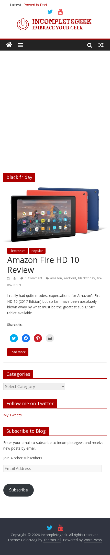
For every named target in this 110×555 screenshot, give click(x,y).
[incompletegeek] (55, 19)
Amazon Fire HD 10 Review (43, 264)
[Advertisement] (55, 108)
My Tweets (12, 415)
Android (70, 278)
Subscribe (18, 490)
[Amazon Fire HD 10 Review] (55, 189)
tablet (17, 285)
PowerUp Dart (35, 4)
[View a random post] (101, 45)
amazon (56, 278)
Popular (37, 251)
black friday (86, 278)
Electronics (17, 251)
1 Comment (33, 278)
